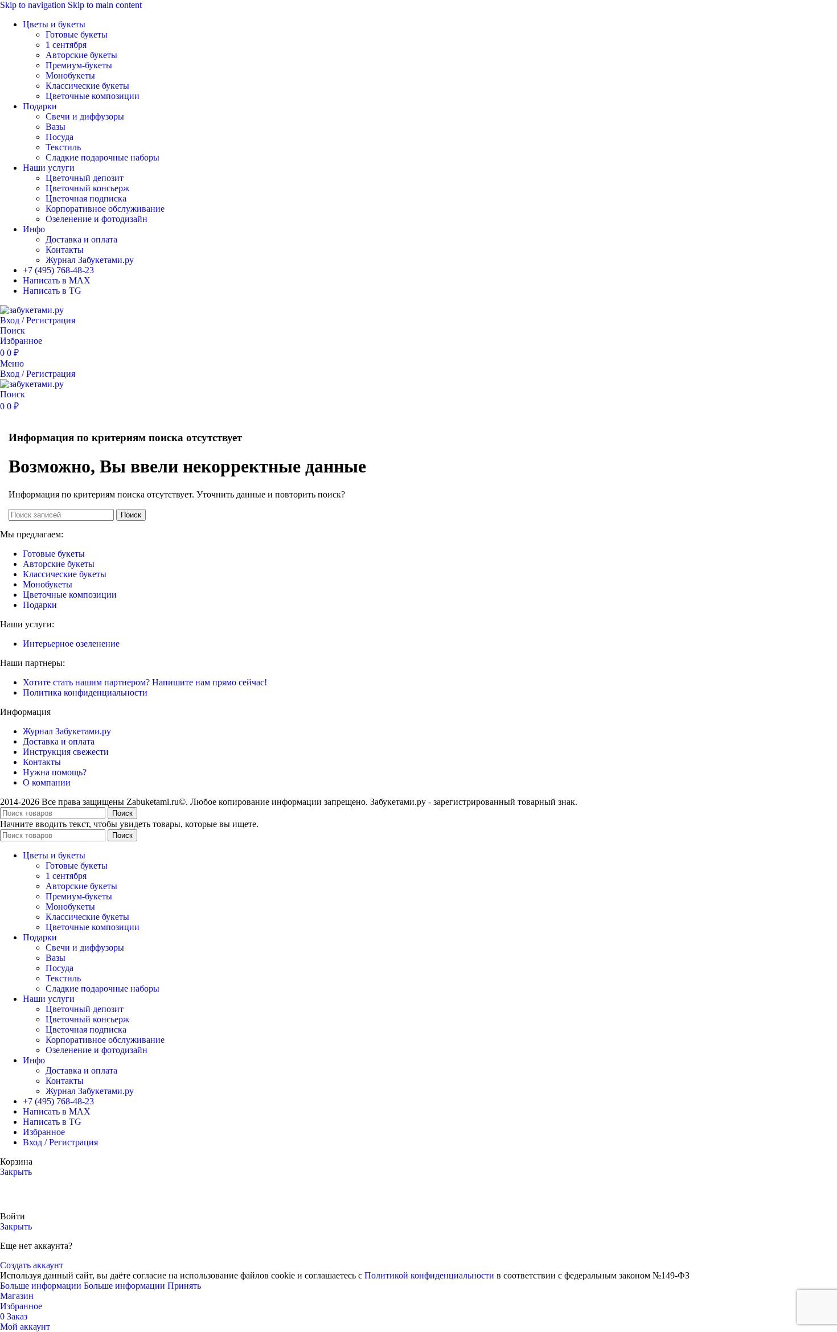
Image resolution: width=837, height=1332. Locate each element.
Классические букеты (87, 86)
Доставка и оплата (81, 239)
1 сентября (66, 45)
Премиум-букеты (79, 65)
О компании (47, 782)
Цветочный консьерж (87, 188)
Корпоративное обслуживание (105, 208)
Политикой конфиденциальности (429, 1275)
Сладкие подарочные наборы (102, 157)
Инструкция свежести (66, 752)
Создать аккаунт (31, 1265)
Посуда (59, 137)
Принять (184, 1285)
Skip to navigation (34, 5)
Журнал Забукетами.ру (90, 260)
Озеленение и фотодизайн (96, 219)
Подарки (40, 605)
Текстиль (63, 147)
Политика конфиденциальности (85, 692)
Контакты (65, 249)
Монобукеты (70, 75)
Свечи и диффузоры (85, 116)
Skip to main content (105, 5)
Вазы (55, 126)
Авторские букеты (81, 55)
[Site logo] (32, 310)
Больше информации (82, 1285)
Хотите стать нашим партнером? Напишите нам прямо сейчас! (145, 682)
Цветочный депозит (85, 178)
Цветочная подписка (86, 198)
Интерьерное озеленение (71, 643)
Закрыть (16, 1172)
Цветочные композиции (93, 96)
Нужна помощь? (55, 772)
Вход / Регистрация (60, 1142)
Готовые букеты (77, 34)
